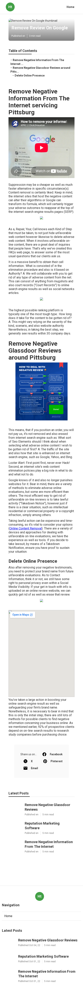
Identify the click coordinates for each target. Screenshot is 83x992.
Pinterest (57, 761)
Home (70, 6)
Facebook (56, 754)
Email (34, 768)
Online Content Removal (25, 528)
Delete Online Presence (30, 75)
